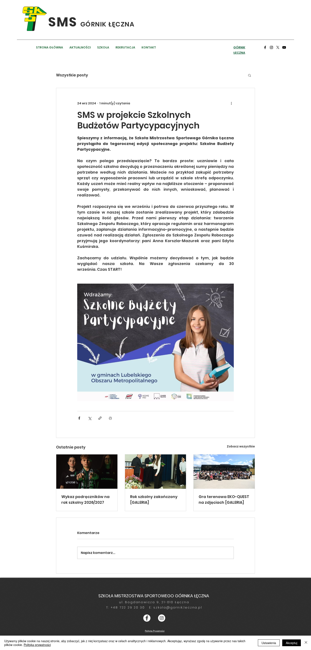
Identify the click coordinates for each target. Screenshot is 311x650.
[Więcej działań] (231, 103)
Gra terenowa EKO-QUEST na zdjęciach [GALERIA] (224, 499)
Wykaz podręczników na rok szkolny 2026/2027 (85, 499)
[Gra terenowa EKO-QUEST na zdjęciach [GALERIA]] (224, 471)
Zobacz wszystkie (241, 446)
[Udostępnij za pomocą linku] (100, 418)
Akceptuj (291, 643)
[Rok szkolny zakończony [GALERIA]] (155, 471)
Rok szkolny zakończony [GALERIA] (154, 499)
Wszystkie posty (72, 75)
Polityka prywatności (37, 645)
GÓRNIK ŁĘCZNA (107, 24)
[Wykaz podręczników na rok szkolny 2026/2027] (86, 471)
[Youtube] (284, 47)
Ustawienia (268, 643)
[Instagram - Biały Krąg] (161, 618)
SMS (64, 22)
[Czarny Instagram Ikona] (271, 47)
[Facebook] (265, 47)
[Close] (305, 643)
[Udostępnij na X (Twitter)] (90, 418)
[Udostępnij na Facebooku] (79, 418)
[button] (250, 75)
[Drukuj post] (110, 418)
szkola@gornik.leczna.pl (177, 607)
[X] (278, 47)
